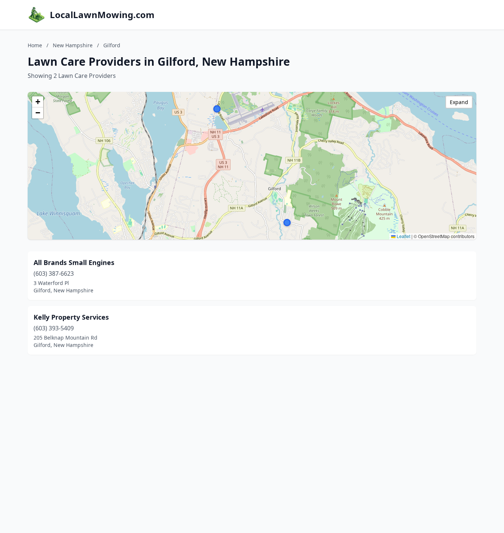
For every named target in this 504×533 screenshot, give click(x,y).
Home (35, 45)
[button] (217, 109)
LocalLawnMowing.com (102, 15)
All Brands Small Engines (74, 262)
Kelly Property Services (71, 317)
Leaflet (403, 236)
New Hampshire (73, 45)
